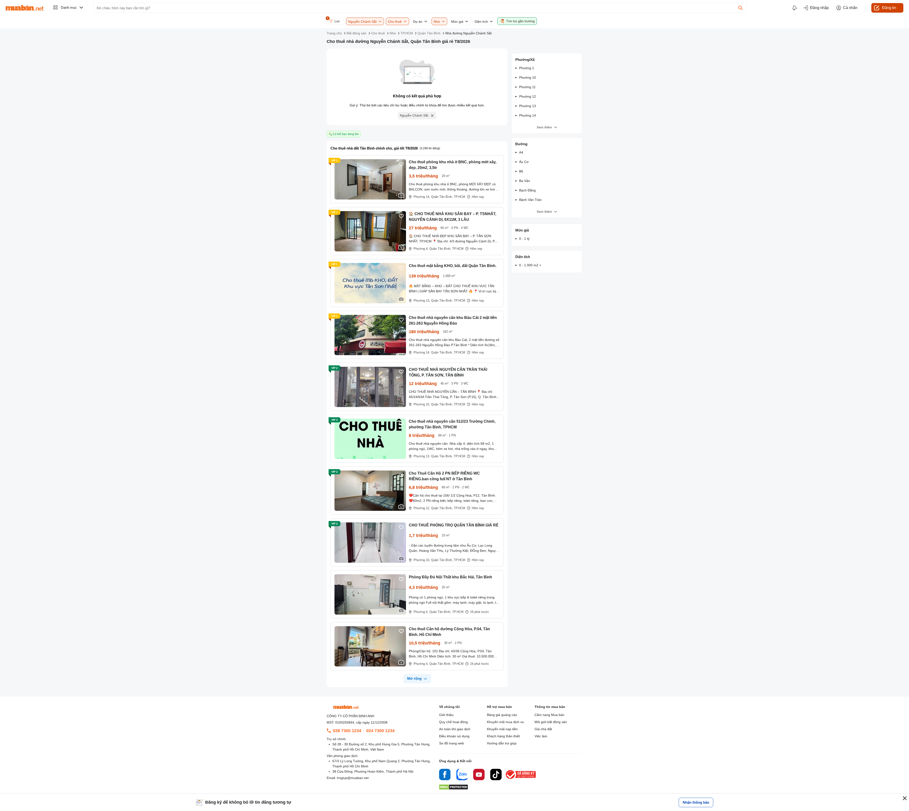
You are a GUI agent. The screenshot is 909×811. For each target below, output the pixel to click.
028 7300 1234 (347, 730)
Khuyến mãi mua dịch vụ (505, 722)
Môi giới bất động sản (551, 722)
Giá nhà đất (543, 729)
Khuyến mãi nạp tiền (502, 729)
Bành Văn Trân (530, 200)
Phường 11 (527, 87)
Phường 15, (422, 404)
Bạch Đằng (527, 190)
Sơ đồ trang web (451, 743)
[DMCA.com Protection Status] (453, 788)
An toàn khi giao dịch (454, 729)
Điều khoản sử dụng (454, 736)
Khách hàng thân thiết (503, 736)
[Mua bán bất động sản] (25, 8)
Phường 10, (422, 560)
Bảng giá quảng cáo (502, 715)
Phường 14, (422, 197)
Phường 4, (421, 248)
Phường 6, (421, 612)
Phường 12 (527, 96)
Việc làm (541, 736)
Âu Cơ (524, 162)
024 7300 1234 (380, 730)
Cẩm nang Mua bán (549, 715)
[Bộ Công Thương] (521, 779)
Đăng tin (889, 8)
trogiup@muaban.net (353, 778)
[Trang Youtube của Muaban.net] (479, 775)
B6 (521, 171)
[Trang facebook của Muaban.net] (444, 775)
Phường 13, (422, 300)
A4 (521, 152)
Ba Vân (524, 181)
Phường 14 (527, 115)
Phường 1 (526, 68)
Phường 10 (527, 77)
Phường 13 (527, 106)
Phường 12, (422, 508)
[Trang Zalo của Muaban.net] (462, 775)
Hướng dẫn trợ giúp (502, 743)
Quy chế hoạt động (453, 722)
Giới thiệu (446, 715)
